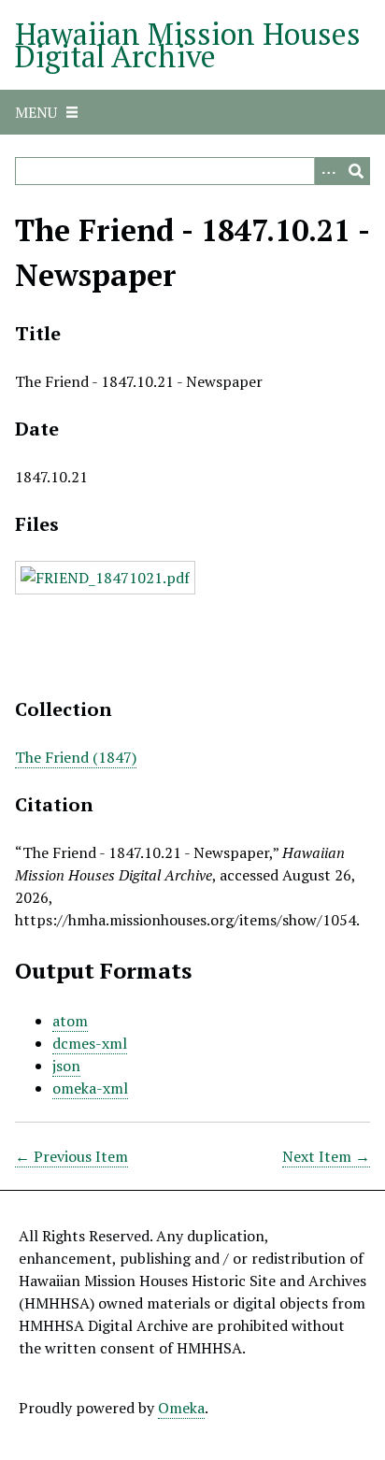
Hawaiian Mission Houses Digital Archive (188, 45)
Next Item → (326, 1156)
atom (70, 1020)
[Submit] (356, 171)
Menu (36, 112)
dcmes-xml (89, 1043)
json (66, 1065)
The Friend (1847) (75, 757)
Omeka (181, 1407)
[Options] (328, 171)
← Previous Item (71, 1156)
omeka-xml (90, 1088)
